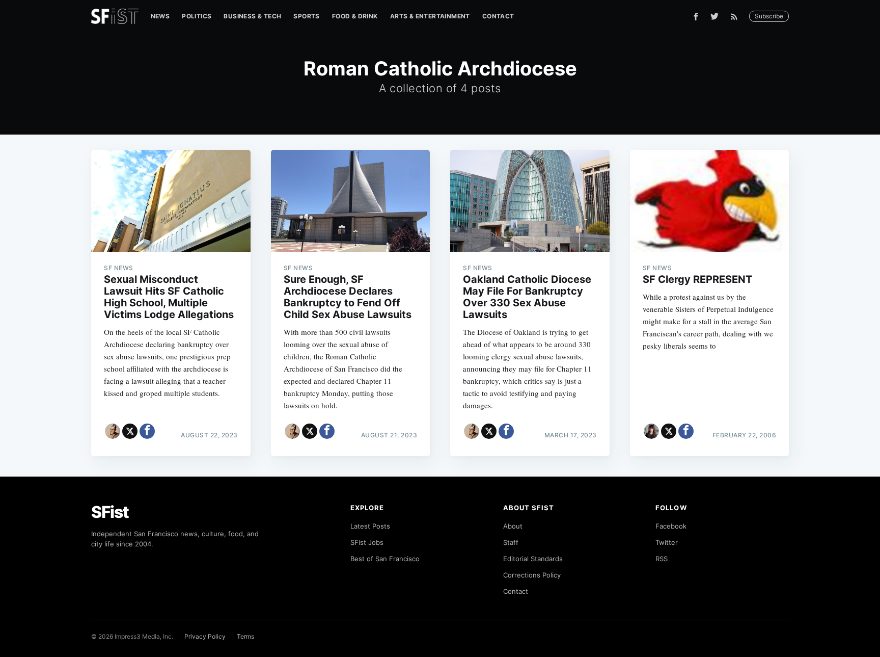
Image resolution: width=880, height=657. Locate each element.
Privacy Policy (205, 636)
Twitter (666, 542)
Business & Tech (252, 16)
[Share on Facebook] (147, 431)
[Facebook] (696, 16)
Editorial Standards (533, 559)
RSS (661, 559)
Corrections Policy (532, 575)
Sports (306, 16)
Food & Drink (355, 16)
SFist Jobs (366, 542)
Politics (196, 16)
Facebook (670, 526)
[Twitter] (714, 16)
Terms (245, 636)
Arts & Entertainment (430, 16)
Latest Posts (370, 526)
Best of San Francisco (385, 559)
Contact (498, 16)
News (160, 16)
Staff (510, 542)
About (512, 526)
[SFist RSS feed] (736, 17)
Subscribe (769, 16)
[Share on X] (130, 431)
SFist (110, 512)
